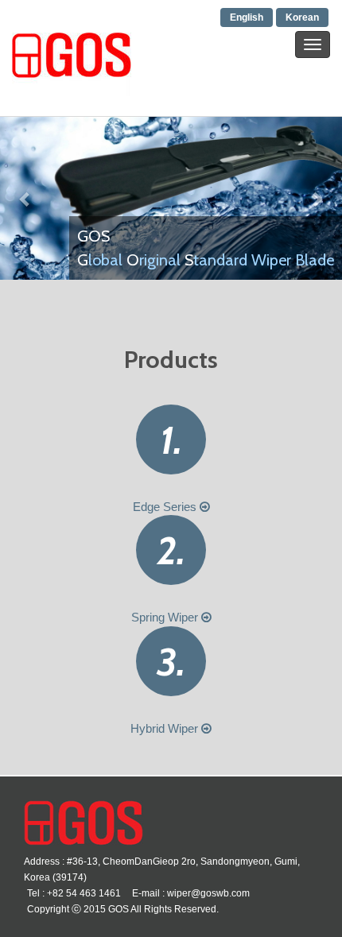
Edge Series (166, 506)
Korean (302, 17)
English (246, 17)
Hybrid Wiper (165, 728)
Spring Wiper (166, 617)
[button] (26, 198)
